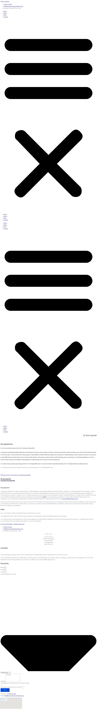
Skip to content (5, 1)
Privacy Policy (48, 534)
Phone (3, 572)
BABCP (45, 497)
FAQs (4, 15)
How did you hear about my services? (11, 687)
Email (2, 569)
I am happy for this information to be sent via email (15, 683)
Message (3, 681)
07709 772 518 (11, 694)
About (5, 13)
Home (5, 11)
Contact (5, 17)
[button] (48, 115)
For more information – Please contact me (12, 524)
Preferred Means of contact (8, 574)
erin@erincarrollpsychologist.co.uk (14, 695)
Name (2, 567)
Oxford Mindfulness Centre (70, 498)
